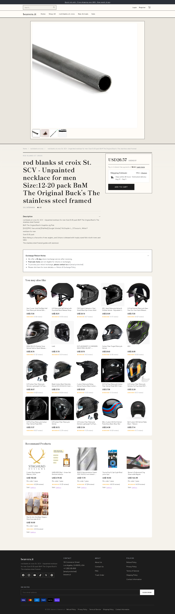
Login (135, 7)
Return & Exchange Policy (66, 267)
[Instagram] (29, 575)
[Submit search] (54, 7)
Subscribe (147, 592)
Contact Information (134, 579)
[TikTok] (40, 575)
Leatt (53, 346)
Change (144, 173)
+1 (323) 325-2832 (69, 568)
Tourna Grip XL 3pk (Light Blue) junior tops (112, 473)
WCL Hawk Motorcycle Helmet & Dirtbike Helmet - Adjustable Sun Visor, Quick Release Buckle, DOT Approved (112, 309)
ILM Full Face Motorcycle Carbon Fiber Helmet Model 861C (37, 423)
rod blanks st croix (67, 14)
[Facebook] (23, 575)
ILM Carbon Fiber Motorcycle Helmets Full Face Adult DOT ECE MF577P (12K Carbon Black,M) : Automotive (137, 385)
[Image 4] (63, 133)
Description (27, 216)
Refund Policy (131, 562)
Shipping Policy (132, 575)
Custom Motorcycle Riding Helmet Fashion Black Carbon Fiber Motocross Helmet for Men (87, 385)
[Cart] (149, 7)
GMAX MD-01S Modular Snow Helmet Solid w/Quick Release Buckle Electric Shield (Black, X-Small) (36, 347)
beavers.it (29, 14)
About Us (98, 562)
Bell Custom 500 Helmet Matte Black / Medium (137, 423)
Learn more (141, 167)
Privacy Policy (131, 566)
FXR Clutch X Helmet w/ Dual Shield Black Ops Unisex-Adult (86, 309)
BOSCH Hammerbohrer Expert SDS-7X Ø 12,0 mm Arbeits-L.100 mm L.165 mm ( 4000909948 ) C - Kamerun (87, 473)
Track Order (99, 575)
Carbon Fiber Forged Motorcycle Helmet (112, 347)
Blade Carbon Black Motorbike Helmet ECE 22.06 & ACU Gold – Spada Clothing (61, 385)
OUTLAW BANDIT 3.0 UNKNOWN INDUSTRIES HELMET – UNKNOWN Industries (87, 347)
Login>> (33, 487)
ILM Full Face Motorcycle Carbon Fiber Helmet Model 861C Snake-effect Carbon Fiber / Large (112, 385)
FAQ (96, 571)
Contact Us (99, 566)
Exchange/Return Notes (36, 255)
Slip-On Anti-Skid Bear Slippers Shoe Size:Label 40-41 (37, 518)
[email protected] (76, 264)
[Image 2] (45, 133)
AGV (129, 346)
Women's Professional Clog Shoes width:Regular (136, 473)
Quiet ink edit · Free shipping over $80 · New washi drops (87, 2)
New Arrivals (83, 14)
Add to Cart (121, 187)
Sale (93, 14)
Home (43, 14)
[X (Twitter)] (46, 575)
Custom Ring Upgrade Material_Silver (33, 473)
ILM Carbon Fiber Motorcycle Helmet (61, 423)
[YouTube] (34, 575)
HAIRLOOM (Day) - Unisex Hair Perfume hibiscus (61, 473)
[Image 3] (54, 133)
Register (142, 7)
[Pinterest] (51, 575)
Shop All (52, 14)
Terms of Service (132, 571)
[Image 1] (36, 133)
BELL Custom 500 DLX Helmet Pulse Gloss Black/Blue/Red (112, 423)
